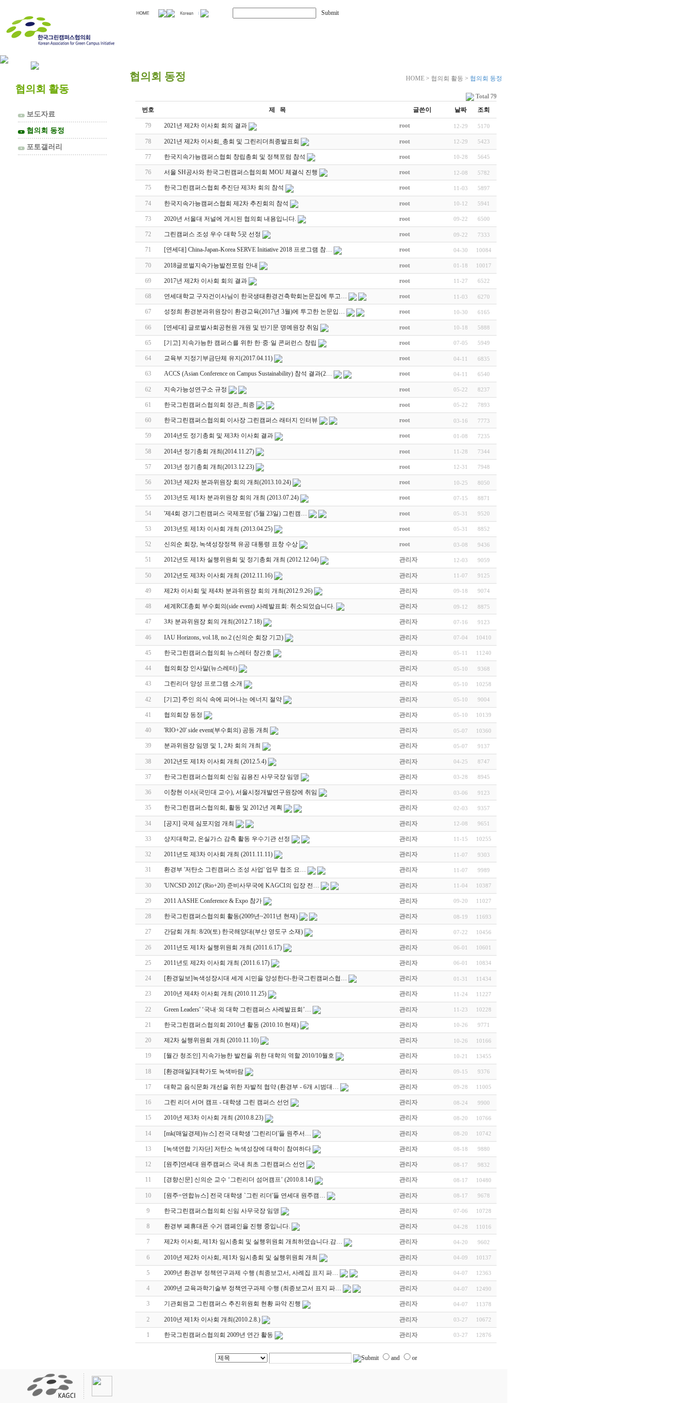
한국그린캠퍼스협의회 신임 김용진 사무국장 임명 (231, 776)
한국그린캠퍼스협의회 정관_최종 (209, 404)
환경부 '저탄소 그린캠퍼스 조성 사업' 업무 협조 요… (235, 869)
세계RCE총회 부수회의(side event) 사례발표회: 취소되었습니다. (249, 606)
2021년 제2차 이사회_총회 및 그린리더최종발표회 (231, 141)
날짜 (461, 109)
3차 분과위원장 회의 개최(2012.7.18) (213, 621)
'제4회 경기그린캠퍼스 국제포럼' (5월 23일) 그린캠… (235, 513)
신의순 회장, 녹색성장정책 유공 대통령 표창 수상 (231, 544)
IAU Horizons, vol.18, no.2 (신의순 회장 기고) (223, 637)
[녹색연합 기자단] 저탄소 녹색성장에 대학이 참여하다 (237, 1148)
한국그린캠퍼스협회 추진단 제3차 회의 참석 (224, 187)
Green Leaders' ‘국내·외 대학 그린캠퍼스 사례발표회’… (237, 1009)
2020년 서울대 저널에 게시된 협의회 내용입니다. (230, 218)
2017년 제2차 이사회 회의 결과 (205, 280)
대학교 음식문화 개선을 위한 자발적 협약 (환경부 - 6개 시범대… (251, 1086)
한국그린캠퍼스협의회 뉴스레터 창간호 (218, 652)
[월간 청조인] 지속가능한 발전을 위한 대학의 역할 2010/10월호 (249, 1055)
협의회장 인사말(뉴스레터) (200, 668)
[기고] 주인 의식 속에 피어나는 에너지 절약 (223, 699)
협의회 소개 (186, 29)
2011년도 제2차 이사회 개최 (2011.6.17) (217, 962)
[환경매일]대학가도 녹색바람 (203, 1071)
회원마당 (368, 29)
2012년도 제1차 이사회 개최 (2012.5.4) (215, 761)
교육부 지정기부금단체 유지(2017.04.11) (218, 358)
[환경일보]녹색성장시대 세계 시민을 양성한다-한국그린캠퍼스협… (255, 978)
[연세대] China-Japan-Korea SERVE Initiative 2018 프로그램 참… (248, 249)
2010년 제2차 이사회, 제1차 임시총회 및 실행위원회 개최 (241, 1257)
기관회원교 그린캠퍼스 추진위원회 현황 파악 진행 (232, 1303)
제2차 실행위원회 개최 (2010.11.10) (211, 1040)
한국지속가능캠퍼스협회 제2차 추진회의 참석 (226, 203)
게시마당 (450, 29)
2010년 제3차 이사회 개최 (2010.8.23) (213, 1117)
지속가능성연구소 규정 (195, 389)
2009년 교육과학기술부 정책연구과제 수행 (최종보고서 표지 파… (252, 1288)
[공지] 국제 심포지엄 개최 (199, 823)
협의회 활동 (282, 29)
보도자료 (37, 114)
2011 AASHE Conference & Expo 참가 (213, 900)
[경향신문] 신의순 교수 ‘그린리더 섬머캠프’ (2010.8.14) (238, 1179)
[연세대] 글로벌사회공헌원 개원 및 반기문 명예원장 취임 (241, 327)
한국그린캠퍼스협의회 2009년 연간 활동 (218, 1334)
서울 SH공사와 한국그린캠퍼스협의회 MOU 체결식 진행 (241, 172)
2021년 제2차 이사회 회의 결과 (205, 125)
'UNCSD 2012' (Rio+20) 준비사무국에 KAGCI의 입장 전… (241, 885)
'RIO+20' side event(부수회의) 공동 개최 (216, 730)
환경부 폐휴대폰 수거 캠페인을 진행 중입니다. (227, 1226)
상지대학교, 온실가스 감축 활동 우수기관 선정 (227, 838)
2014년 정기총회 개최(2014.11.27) (209, 451)
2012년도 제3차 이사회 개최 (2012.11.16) (218, 575)
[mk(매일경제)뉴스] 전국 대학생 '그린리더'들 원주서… (237, 1133)
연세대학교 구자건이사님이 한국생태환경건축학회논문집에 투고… (255, 296)
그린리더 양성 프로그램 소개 (203, 683)
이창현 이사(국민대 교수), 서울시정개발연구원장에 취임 (240, 792)
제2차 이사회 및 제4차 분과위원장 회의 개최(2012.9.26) (238, 590)
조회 (484, 109)
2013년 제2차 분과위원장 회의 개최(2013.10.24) (227, 482)
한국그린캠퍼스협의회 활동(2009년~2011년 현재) (231, 916)
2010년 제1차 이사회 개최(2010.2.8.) (212, 1319)
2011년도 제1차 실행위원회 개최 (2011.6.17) (223, 947)
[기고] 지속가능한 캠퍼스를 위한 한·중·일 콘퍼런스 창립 (240, 342)
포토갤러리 (41, 146)
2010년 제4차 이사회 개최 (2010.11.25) (215, 993)
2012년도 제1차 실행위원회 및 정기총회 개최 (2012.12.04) (241, 559)
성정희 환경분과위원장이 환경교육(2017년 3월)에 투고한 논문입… (254, 311)
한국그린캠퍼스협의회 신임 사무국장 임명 (221, 1210)
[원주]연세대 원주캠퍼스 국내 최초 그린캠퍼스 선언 (234, 1164)
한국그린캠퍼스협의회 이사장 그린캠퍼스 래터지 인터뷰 (241, 420)
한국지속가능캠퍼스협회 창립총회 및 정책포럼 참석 (234, 156)
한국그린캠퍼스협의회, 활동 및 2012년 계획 (223, 807)
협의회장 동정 (183, 714)
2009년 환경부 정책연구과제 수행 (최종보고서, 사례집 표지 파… (251, 1272)
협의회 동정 (42, 130)
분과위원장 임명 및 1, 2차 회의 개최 (212, 745)
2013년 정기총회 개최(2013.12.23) (209, 466)
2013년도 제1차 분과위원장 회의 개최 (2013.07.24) (231, 497)
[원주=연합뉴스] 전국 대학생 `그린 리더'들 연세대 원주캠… (244, 1195)
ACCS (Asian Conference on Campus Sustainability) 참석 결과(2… (248, 373)
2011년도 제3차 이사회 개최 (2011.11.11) (218, 854)
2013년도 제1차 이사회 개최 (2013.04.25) (218, 528)
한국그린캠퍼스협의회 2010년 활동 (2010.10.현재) (231, 1024)
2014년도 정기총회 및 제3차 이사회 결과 (218, 435)
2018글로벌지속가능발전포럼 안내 (211, 265)
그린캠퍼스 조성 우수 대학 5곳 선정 (212, 234)
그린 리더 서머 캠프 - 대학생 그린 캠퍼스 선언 (226, 1102)
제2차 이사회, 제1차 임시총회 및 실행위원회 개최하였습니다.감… (253, 1241)
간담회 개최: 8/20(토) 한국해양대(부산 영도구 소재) (233, 931)
